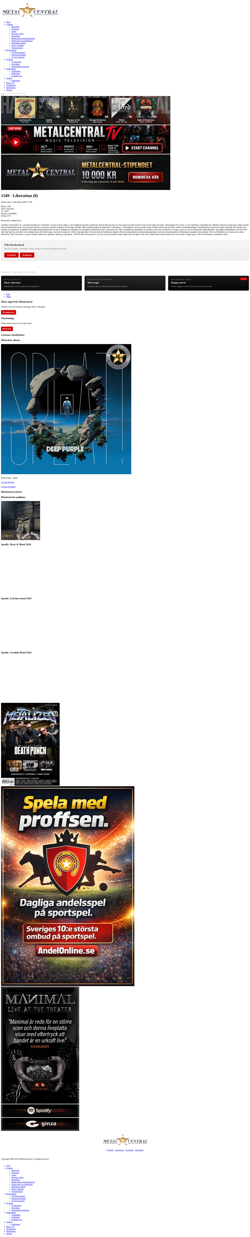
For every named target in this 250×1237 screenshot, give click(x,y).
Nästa (8, 297)
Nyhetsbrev (11, 85)
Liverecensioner (18, 57)
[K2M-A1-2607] (85, 124)
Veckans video (17, 34)
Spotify (9, 78)
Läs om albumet (7, 482)
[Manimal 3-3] (40, 1130)
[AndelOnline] (67, 985)
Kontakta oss (16, 76)
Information (11, 69)
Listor (13, 31)
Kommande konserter (20, 66)
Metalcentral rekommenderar (23, 38)
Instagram (27, 255)
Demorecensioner (18, 55)
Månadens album (18, 43)
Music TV (10, 83)
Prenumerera (8, 312)
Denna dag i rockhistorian (22, 41)
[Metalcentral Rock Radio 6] (20, 539)
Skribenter (15, 73)
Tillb (8, 294)
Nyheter (9, 59)
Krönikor (15, 29)
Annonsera (15, 71)
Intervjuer (15, 27)
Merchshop (10, 88)
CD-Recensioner (18, 52)
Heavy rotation (17, 45)
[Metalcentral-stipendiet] (85, 189)
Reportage (15, 36)
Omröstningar (17, 48)
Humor (9, 90)
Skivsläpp (15, 64)
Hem (8, 22)
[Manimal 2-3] (40, 1116)
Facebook (11, 255)
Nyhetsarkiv (16, 62)
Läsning (9, 24)
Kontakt (110, 1150)
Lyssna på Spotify (8, 487)
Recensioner (11, 50)
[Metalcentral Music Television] (85, 153)
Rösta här (7, 329)
